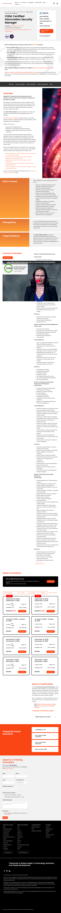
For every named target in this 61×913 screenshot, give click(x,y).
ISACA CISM (34, 44)
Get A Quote (22, 611)
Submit (5, 817)
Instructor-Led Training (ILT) (12, 29)
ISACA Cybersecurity (21, 11)
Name (4, 773)
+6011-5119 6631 (9, 768)
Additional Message (8, 800)
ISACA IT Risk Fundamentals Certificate (46, 704)
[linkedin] (9, 871)
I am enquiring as (20, 779)
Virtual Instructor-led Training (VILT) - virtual (14, 797)
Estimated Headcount (8, 786)
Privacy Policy (7, 814)
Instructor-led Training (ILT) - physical (12, 794)
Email (4, 779)
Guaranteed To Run (16, 26)
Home (6, 11)
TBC (22, 26)
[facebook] (4, 871)
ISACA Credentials (12, 11)
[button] (46, 717)
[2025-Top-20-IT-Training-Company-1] (7, 896)
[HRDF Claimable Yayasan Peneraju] (9, 34)
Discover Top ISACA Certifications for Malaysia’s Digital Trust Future (21, 72)
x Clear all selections (52, 592)
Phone (17, 773)
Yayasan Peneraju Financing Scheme (42, 67)
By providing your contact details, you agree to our (15, 813)
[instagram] (7, 871)
